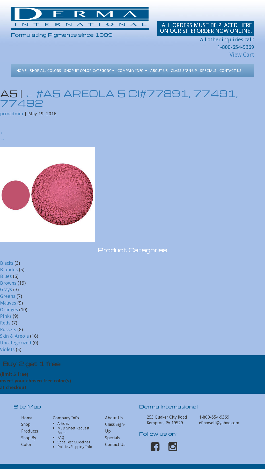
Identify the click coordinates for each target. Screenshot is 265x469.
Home (21, 71)
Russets (8, 329)
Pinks (5, 316)
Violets (7, 349)
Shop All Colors (45, 71)
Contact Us (230, 71)
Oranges (9, 309)
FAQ (60, 437)
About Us (159, 71)
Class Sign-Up (184, 71)
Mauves (8, 303)
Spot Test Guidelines (73, 442)
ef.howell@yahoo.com (219, 422)
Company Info (131, 71)
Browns (8, 283)
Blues (6, 276)
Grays (6, 289)
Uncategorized (15, 342)
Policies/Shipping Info (74, 447)
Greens (7, 296)
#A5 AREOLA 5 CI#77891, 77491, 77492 (119, 98)
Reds (5, 323)
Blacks (6, 263)
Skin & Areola (14, 336)
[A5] (47, 194)
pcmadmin (11, 113)
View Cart (242, 54)
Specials (208, 71)
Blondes (9, 269)
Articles (63, 423)
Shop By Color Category (88, 71)
